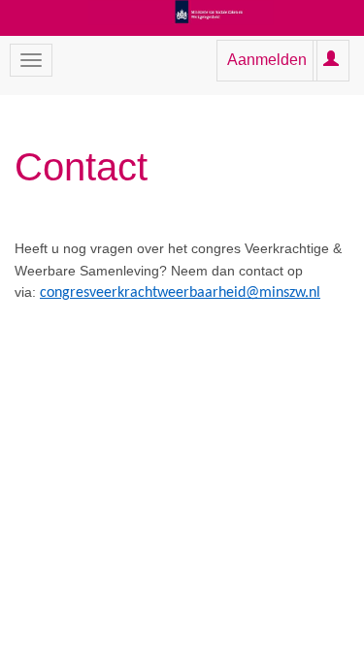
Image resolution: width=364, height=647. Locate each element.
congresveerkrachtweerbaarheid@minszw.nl (180, 293)
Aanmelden (267, 59)
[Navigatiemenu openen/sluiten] (31, 60)
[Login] (331, 59)
